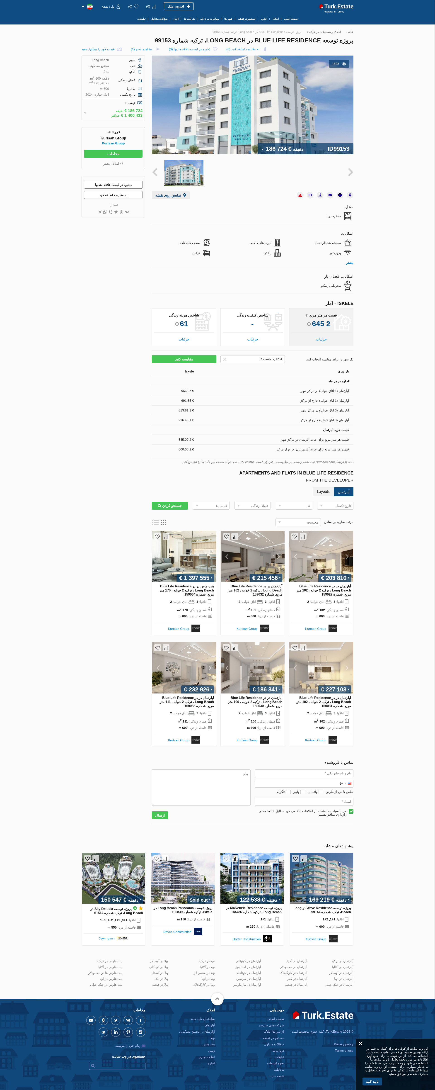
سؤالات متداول (274, 1044)
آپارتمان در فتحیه (296, 984)
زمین (211, 1050)
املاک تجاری (206, 1057)
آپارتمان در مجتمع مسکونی (197, 1031)
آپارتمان (210, 1025)
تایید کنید (372, 1081)
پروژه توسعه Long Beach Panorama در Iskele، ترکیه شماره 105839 (183, 910)
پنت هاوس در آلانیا (110, 967)
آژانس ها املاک (274, 1031)
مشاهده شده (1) (142, 49)
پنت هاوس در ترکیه (109, 961)
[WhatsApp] (105, 212)
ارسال (160, 815)
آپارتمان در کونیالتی (248, 961)
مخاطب (113, 154)
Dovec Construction (177, 932)
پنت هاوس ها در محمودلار (105, 973)
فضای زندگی (259, 506)
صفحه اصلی (276, 1019)
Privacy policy (343, 1044)
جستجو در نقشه (273, 1038)
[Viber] (110, 212)
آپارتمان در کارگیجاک (293, 973)
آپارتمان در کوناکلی (248, 973)
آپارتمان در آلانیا (297, 961)
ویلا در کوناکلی (159, 967)
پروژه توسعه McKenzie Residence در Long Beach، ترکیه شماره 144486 (254, 910)
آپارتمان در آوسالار (341, 973)
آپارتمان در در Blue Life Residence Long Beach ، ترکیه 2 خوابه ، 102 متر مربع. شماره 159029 (324, 590)
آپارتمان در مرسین (248, 979)
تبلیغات (279, 1057)
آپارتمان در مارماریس (246, 984)
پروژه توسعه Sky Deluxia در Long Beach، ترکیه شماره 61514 (116, 911)
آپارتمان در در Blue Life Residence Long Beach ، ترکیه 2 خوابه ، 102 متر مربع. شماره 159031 (324, 702)
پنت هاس (209, 1044)
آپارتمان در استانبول (248, 967)
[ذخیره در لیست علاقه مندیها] (294, 536)
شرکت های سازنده (271, 1025)
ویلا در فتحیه (160, 984)
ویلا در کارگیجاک (204, 984)
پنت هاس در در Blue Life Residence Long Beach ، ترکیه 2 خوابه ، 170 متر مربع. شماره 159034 (187, 590)
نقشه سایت (276, 1076)
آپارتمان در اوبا (343, 979)
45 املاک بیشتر (113, 163)
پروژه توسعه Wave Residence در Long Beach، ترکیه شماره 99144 (322, 910)
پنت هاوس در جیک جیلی (106, 984)
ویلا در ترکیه (207, 961)
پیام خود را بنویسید (127, 1045)
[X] (116, 212)
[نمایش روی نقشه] (350, 195)
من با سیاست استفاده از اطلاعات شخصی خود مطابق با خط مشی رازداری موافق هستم (303, 812)
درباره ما (278, 1050)
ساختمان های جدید (202, 1019)
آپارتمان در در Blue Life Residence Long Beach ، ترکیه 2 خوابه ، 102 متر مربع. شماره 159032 (255, 590)
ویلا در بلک (162, 979)
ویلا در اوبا (208, 979)
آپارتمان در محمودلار (293, 967)
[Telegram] (99, 212)
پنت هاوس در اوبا (110, 979)
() (148, 6)
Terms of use (344, 1050)
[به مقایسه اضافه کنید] (303, 536)
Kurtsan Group (315, 628)
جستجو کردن (171, 506)
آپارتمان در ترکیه (342, 961)
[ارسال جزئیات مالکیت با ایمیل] (330, 195)
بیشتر (349, 263)
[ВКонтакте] (127, 212)
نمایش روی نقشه (168, 195)
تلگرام (281, 791)
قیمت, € (221, 506)
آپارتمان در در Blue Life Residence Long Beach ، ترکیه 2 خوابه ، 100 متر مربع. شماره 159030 (255, 702)
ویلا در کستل (160, 973)
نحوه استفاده (275, 1063)
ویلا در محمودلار (204, 973)
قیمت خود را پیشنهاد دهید (98, 49)
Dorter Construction (247, 939)
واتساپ (313, 791)
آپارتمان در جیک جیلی (339, 984)
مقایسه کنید (184, 359)
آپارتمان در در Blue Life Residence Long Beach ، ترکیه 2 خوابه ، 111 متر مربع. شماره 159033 (187, 702)
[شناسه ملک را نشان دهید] (310, 195)
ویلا (212, 1038)
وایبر (296, 791)
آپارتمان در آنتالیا (342, 967)
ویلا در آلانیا (207, 967)
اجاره (211, 1063)
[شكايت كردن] (300, 195)
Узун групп (107, 938)
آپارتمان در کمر (297, 979)
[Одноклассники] (121, 212)
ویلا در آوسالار (159, 961)
